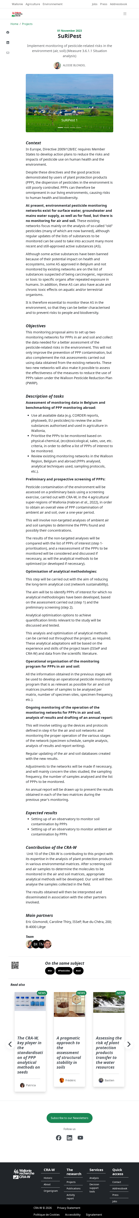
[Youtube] (80, 1138)
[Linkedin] (8, 42)
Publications (74, 1188)
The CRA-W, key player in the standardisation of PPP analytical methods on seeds (30, 1055)
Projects (27, 24)
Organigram (51, 1190)
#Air (50, 970)
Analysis (94, 1178)
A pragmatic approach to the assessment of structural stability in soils (69, 1052)
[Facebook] (8, 32)
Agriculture (33, 4)
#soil (78, 970)
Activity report (71, 1196)
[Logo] (24, 1173)
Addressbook (118, 4)
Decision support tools (94, 1188)
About (47, 1184)
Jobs (94, 4)
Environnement (53, 4)
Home (14, 24)
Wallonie (17, 4)
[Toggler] (124, 14)
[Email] (8, 52)
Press (103, 4)
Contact (116, 1182)
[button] (32, 103)
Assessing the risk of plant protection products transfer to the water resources (109, 1052)
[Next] (128, 1044)
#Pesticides (64, 970)
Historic (48, 1178)
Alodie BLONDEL (74, 65)
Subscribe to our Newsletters (69, 1118)
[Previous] (10, 1044)
